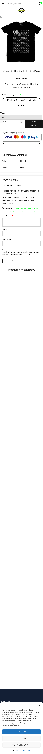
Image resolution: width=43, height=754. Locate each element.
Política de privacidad (23, 750)
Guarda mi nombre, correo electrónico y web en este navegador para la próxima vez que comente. (20, 253)
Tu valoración (7, 216)
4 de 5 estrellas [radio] (19, 212)
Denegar (21, 738)
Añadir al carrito (34, 123)
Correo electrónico (9, 239)
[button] (39, 705)
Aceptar (21, 732)
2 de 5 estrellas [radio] (32, 209)
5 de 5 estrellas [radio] (31, 212)
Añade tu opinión (21, 78)
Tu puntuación (7, 208)
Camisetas (19, 95)
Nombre (5, 229)
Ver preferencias (21, 745)
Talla (2, 113)
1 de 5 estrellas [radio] (20, 209)
